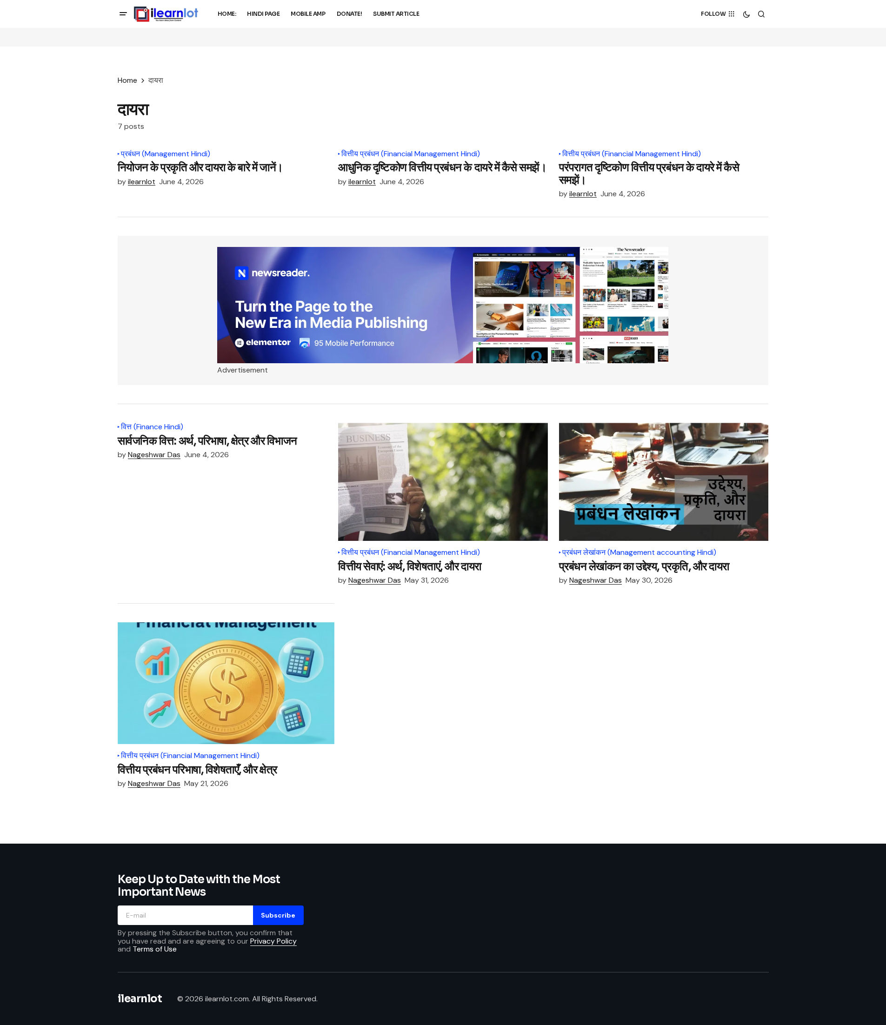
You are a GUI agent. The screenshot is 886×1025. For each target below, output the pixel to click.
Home (127, 80)
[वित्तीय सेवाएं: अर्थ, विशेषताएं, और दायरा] (443, 482)
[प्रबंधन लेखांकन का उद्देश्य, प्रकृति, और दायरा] (664, 482)
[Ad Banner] (442, 305)
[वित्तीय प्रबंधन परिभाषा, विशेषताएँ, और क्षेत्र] (226, 683)
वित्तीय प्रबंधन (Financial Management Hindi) (410, 154)
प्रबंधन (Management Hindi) (165, 154)
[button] (123, 14)
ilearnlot (140, 998)
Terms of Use (155, 949)
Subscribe (278, 915)
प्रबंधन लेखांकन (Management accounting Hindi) (639, 552)
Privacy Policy (273, 941)
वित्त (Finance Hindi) (152, 427)
